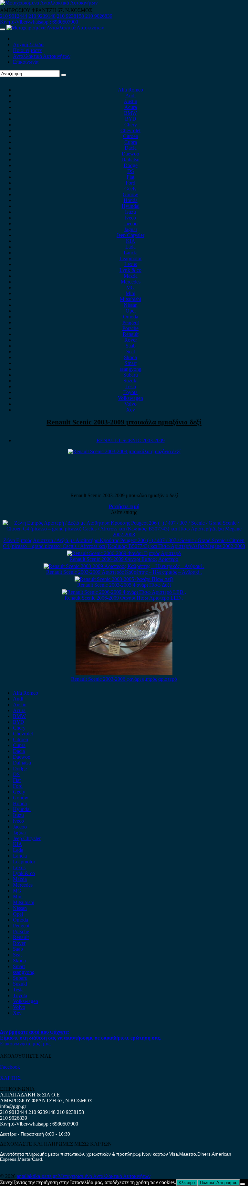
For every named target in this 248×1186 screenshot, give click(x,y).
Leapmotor (130, 258)
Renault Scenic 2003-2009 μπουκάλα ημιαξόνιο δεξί (124, 422)
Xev (130, 409)
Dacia (131, 148)
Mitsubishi (130, 299)
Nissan (131, 305)
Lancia (131, 252)
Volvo (130, 404)
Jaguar (130, 229)
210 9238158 (71, 16)
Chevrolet (130, 130)
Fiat (130, 177)
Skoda (130, 357)
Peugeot (130, 322)
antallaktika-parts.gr (37, 1176)
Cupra (130, 142)
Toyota (130, 392)
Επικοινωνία (25, 62)
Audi (130, 95)
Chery (130, 124)
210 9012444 (13, 16)
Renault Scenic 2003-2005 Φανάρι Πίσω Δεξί (124, 585)
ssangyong (130, 369)
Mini (130, 293)
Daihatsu (130, 159)
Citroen (130, 136)
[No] (242, 1184)
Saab (131, 345)
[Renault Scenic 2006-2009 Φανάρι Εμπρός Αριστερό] (124, 553)
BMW (130, 113)
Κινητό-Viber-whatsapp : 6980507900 (39, 22)
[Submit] (63, 75)
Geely (130, 188)
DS (130, 171)
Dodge (131, 165)
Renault (131, 334)
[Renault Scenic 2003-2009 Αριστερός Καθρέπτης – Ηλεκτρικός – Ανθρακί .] (124, 566)
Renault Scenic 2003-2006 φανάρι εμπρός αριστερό (124, 679)
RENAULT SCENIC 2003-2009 (131, 440)
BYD (130, 119)
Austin (130, 101)
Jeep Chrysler (130, 235)
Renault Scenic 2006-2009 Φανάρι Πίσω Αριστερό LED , (124, 598)
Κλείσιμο (187, 1182)
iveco (130, 217)
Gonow (130, 194)
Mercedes (130, 281)
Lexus (130, 264)
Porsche (130, 328)
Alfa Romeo (130, 89)
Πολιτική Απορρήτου (218, 1182)
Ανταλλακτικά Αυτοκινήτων (41, 56)
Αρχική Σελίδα (28, 44)
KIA (130, 241)
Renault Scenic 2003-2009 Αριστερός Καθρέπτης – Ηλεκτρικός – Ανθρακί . (124, 572)
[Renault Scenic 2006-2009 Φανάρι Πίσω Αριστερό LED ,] (124, 592)
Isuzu (130, 212)
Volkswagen (130, 398)
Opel (131, 311)
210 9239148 (42, 16)
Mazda (131, 276)
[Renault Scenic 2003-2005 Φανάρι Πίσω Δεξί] (124, 579)
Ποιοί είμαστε (27, 50)
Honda (131, 200)
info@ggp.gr (13, 1106)
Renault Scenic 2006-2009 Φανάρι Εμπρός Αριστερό (123, 559)
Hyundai (131, 206)
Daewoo (130, 153)
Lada (130, 247)
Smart (131, 363)
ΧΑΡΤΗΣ (10, 1078)
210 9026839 (98, 16)
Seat (130, 351)
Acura (130, 107)
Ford (130, 183)
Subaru (130, 375)
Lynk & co (130, 270)
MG (130, 287)
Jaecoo (131, 223)
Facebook (10, 1067)
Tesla (130, 386)
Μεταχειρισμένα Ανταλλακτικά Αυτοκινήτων (104, 1176)
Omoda (130, 316)
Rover (130, 340)
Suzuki (130, 380)
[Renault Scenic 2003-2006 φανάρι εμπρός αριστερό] (124, 673)
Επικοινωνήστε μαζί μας (25, 1043)
